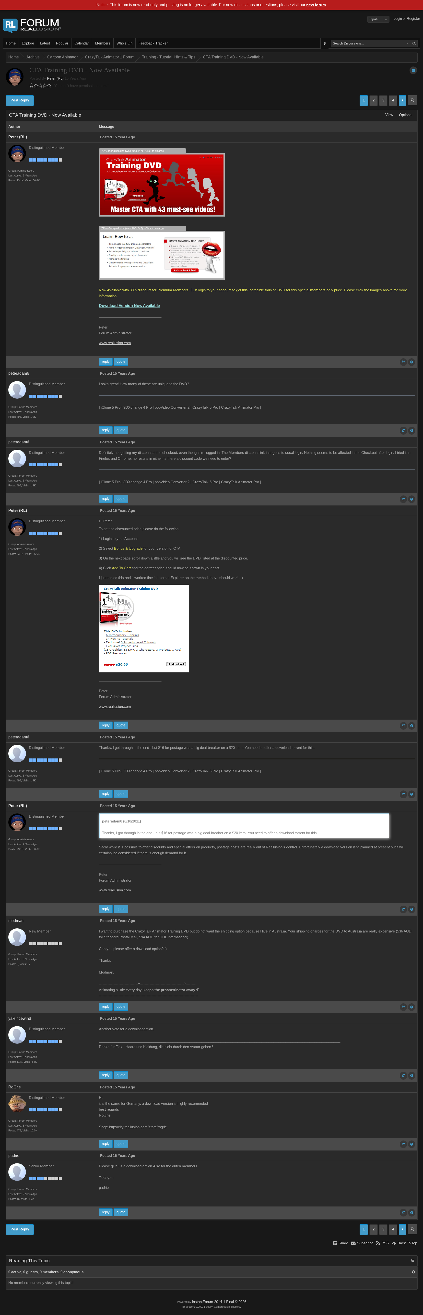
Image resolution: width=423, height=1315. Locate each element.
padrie (13, 1155)
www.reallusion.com (115, 343)
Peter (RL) (55, 78)
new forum (316, 5)
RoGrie (14, 1087)
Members (102, 43)
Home (11, 43)
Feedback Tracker (153, 43)
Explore (28, 43)
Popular (62, 43)
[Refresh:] (413, 1272)
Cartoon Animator (62, 57)
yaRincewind (19, 1018)
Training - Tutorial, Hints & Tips (168, 57)
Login (397, 19)
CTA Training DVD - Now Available (233, 57)
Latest (45, 43)
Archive (33, 57)
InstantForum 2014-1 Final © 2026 (219, 1302)
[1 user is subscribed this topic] (413, 70)
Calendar (81, 43)
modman (16, 921)
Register (413, 19)
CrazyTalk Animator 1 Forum (109, 57)
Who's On (124, 43)
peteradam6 (18, 373)
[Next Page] (402, 100)
